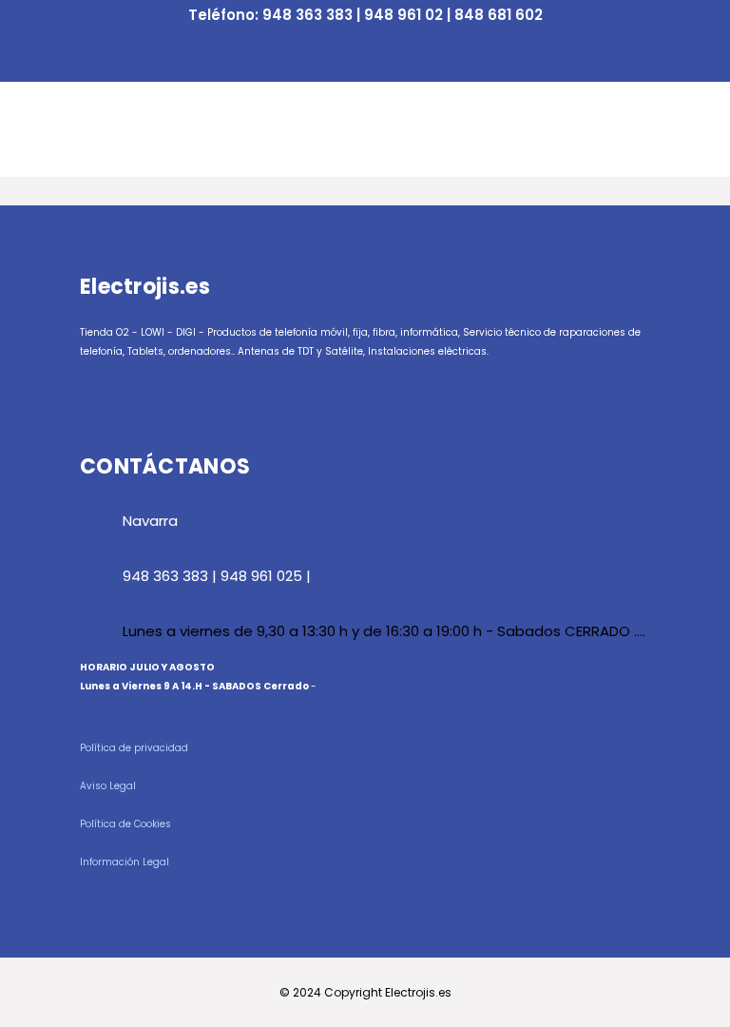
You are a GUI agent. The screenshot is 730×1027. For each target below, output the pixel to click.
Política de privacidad (134, 748)
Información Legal (124, 862)
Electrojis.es (418, 992)
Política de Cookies (125, 824)
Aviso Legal (108, 786)
